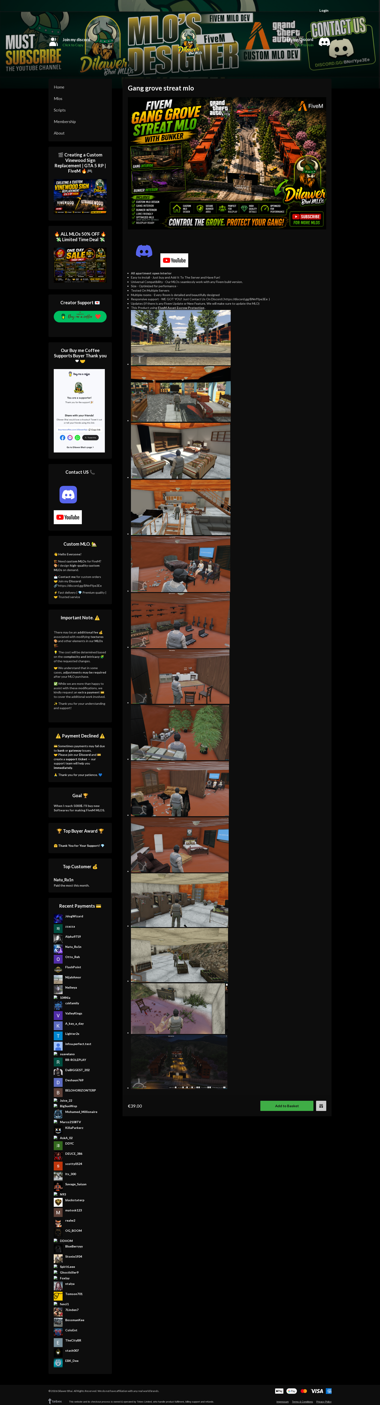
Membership (65, 121)
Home (59, 87)
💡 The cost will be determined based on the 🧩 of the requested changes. (80, 656)
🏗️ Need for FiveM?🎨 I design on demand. (77, 565)
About (59, 133)
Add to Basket (287, 1106)
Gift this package (321, 1106)
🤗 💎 (79, 845)
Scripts (60, 110)
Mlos (58, 98)
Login (323, 10)
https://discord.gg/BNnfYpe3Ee (246, 299)
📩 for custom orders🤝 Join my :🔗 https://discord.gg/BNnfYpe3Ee (78, 581)
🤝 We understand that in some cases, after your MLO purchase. (80, 672)
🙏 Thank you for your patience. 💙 (78, 775)
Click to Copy (73, 45)
